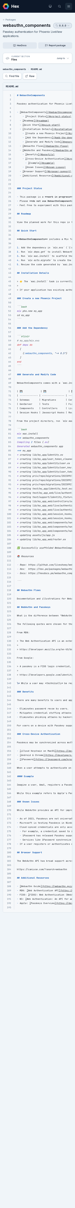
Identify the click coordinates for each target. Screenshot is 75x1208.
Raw (32, 76)
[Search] (59, 6)
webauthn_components (27, 25)
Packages (11, 19)
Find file (14, 76)
